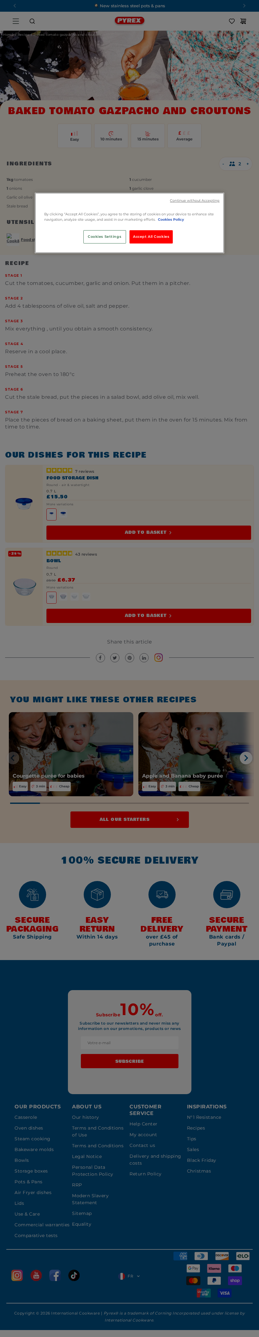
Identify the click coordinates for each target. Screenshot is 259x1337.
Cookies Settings (104, 236)
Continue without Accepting (195, 201)
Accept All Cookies (151, 236)
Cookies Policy (171, 219)
